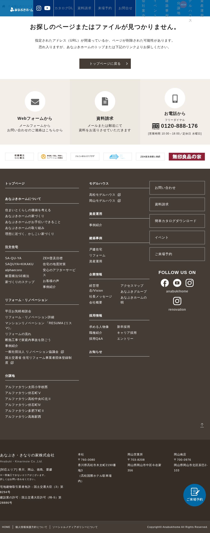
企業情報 (95, 274)
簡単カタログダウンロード (176, 221)
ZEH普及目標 (53, 258)
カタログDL (64, 8)
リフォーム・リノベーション (26, 300)
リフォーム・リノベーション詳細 (29, 317)
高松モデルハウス (102, 194)
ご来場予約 (163, 254)
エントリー (125, 338)
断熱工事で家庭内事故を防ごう (28, 340)
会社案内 (143, 8)
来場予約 (105, 8)
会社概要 (95, 302)
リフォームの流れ (18, 334)
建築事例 (167, 8)
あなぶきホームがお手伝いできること (33, 222)
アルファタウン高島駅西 (23, 416)
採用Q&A (96, 338)
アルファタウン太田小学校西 (26, 387)
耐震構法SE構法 (17, 276)
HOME (6, 527)
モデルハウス (190, 8)
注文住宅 (11, 247)
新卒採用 (123, 326)
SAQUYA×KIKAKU (19, 264)
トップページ (15, 183)
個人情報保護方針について (31, 527)
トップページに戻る (105, 63)
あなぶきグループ (134, 291)
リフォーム (97, 255)
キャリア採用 (127, 332)
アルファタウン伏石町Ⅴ (23, 393)
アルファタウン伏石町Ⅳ (23, 404)
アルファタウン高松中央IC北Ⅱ (28, 399)
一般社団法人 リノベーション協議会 (32, 351)
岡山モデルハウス (102, 200)
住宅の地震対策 (54, 264)
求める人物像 (99, 326)
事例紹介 (49, 287)
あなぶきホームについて (23, 198)
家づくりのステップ (20, 282)
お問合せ (125, 8)
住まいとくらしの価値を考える (28, 210)
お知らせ (95, 351)
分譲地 (178, 8)
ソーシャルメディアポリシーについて (75, 527)
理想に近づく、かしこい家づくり (29, 233)
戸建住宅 (95, 249)
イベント (155, 8)
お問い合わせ (165, 187)
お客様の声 (51, 281)
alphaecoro (13, 270)
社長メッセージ (100, 296)
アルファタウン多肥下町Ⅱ (25, 410)
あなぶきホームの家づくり (25, 216)
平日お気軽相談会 (18, 311)
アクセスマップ (132, 285)
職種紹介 (95, 332)
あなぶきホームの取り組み (25, 228)
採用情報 (95, 315)
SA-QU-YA (13, 258)
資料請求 (84, 8)
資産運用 (202, 8)
